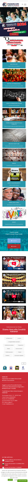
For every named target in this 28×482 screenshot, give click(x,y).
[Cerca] (22, 4)
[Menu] (24, 4)
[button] (23, 363)
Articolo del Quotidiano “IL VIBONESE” (13, 467)
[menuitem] (22, 4)
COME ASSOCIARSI (22, 480)
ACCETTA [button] (10, 479)
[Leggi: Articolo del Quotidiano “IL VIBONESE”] (3, 468)
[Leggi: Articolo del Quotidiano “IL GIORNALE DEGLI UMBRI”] (3, 464)
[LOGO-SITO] (11, 4)
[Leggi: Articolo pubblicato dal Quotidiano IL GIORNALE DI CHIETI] (3, 460)
